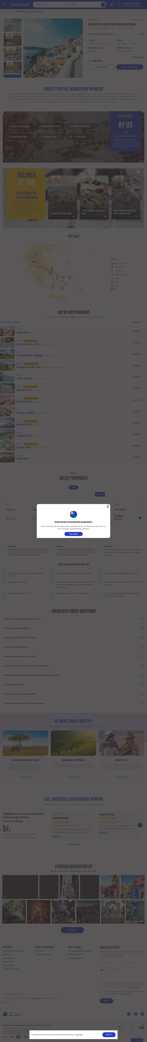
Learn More (79, 1034)
